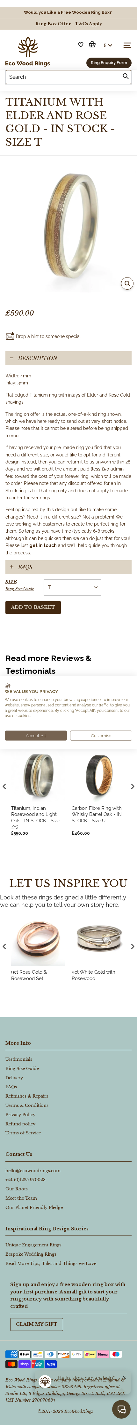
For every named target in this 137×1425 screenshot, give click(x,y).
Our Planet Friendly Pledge (34, 1207)
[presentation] (4, 946)
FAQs (25, 567)
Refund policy (20, 1124)
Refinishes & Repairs (26, 1096)
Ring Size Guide (19, 588)
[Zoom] (127, 283)
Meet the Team (21, 1198)
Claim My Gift (36, 1324)
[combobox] (68, 77)
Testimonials (18, 1059)
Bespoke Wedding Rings (30, 1254)
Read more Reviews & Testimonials (48, 664)
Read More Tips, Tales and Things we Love (50, 1263)
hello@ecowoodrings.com (33, 1170)
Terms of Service (23, 1133)
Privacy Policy (20, 1114)
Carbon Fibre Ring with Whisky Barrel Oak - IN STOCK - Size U (97, 814)
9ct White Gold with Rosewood (93, 975)
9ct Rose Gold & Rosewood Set (29, 975)
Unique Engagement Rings (33, 1245)
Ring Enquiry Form (109, 62)
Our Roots (16, 1189)
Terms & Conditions (26, 1105)
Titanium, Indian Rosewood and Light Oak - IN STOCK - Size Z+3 (35, 817)
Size (19, 585)
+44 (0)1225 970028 (25, 1179)
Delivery (14, 1078)
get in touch (43, 545)
